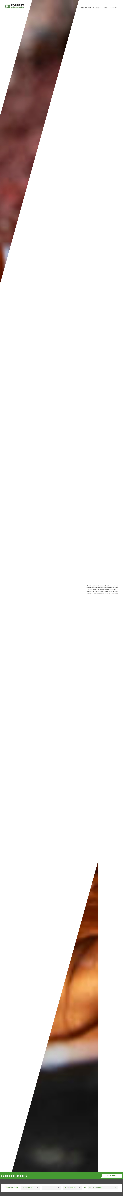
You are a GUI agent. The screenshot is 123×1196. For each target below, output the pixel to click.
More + (106, 7)
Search (115, 7)
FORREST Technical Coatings (14, 6)
